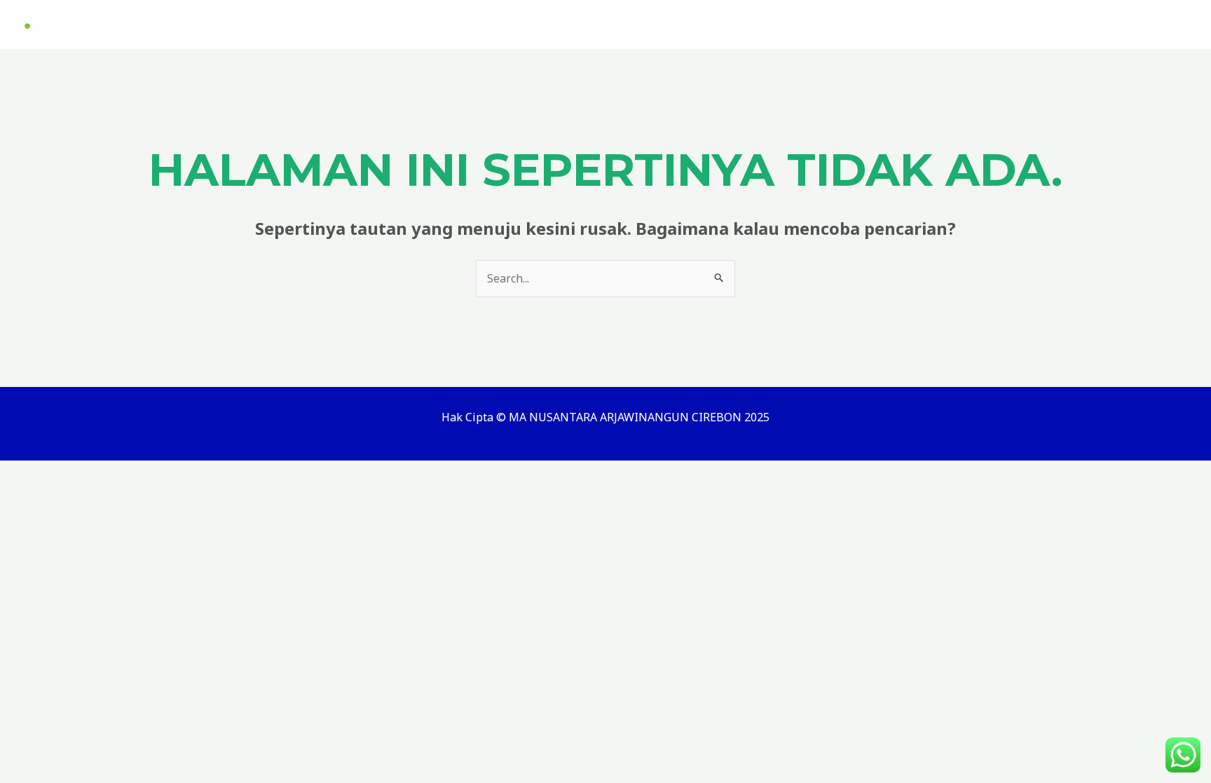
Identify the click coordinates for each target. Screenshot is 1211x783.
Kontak (1142, 24)
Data (860, 24)
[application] (819, 24)
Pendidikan (939, 24)
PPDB (745, 24)
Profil (797, 24)
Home (692, 24)
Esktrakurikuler (1046, 24)
